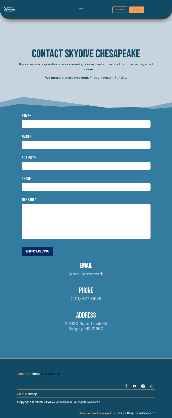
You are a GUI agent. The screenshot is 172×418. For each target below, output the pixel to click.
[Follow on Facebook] (126, 386)
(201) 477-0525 (86, 298)
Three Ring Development (136, 413)
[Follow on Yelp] (151, 386)
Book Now (120, 10)
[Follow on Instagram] (143, 386)
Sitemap (31, 394)
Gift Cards (136, 10)
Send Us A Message (37, 251)
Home (36, 374)
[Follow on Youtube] (134, 386)
